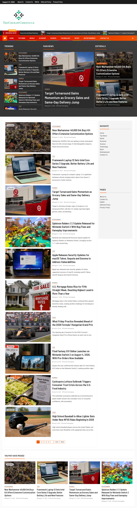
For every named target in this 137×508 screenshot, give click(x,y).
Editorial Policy (46, 2)
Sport (77, 38)
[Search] (132, 38)
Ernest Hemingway (63, 106)
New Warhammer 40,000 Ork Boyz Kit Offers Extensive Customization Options (29, 58)
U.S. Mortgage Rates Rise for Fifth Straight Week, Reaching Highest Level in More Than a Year (72, 290)
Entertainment (90, 38)
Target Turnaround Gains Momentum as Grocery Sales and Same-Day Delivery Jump (46, 33)
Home (12, 38)
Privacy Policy (58, 2)
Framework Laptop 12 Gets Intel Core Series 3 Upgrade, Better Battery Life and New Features (112, 98)
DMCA (37, 2)
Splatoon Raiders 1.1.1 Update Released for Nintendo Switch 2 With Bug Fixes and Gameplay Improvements (29, 98)
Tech (20, 64)
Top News (21, 38)
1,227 (56, 442)
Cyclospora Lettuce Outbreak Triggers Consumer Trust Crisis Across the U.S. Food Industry (71, 385)
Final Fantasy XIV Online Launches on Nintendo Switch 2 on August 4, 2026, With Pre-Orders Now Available (71, 355)
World (32, 38)
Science (53, 38)
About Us (21, 2)
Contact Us (29, 2)
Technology (65, 38)
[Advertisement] (115, 171)
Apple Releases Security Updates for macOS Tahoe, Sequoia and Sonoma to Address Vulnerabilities (71, 258)
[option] (23, 57)
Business (21, 78)
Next (62, 442)
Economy (42, 38)
